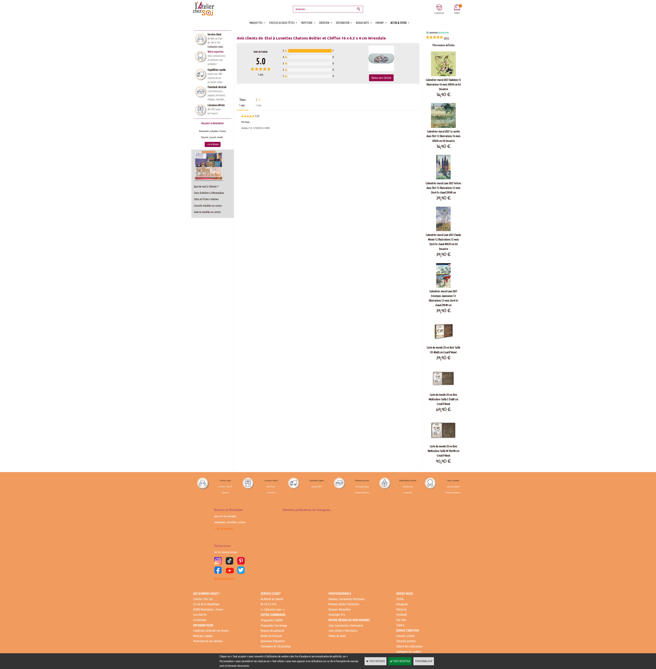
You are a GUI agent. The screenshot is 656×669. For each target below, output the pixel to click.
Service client (214, 34)
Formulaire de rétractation (276, 646)
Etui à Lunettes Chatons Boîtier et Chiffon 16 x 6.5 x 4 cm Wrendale (325, 38)
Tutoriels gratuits (406, 641)
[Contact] (225, 493)
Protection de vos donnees (208, 641)
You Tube (401, 619)
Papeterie (306, 22)
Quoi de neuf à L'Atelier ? (206, 186)
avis (260, 74)
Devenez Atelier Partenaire (344, 604)
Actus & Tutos (399, 22)
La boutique (199, 619)
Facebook (401, 614)
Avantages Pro (337, 614)
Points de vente (337, 636)
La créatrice (200, 614)
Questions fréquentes (273, 641)
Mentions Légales (203, 636)
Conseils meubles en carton (208, 205)
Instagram (402, 604)
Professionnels (340, 593)
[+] (274, 493)
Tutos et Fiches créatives (206, 199)
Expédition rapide (217, 69)
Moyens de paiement (272, 630)
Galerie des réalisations (409, 646)
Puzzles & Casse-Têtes (282, 22)
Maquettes (256, 22)
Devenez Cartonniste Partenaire (347, 599)
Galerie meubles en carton (207, 211)
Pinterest (401, 609)
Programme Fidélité (272, 620)
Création (324, 22)
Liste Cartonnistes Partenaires (346, 625)
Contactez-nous (215, 46)
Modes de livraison (271, 636)
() (446, 38)
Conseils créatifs (405, 636)
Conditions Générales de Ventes (211, 630)
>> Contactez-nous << (273, 609)
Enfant (379, 22)
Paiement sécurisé (217, 87)
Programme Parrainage (274, 625)
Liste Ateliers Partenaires (343, 630)
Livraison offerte (216, 105)
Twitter (400, 625)
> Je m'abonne (223, 528)
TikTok (400, 599)
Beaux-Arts (362, 22)
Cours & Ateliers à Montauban (209, 192)
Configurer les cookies (408, 651)
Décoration (342, 22)
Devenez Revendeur (340, 609)
